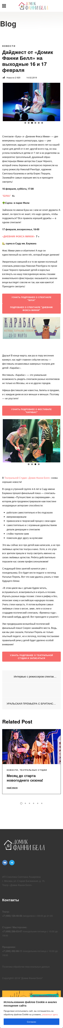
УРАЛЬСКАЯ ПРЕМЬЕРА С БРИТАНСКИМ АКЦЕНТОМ (31, 703)
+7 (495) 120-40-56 (12, 915)
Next (56, 101)
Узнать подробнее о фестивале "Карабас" (31, 411)
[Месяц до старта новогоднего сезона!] (31, 746)
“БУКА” (6, 195)
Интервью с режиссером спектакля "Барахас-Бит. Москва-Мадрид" (34, 676)
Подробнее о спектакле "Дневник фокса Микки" (31, 309)
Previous (7, 101)
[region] (31, 1012)
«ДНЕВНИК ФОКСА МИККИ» (18, 236)
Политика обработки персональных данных (26, 966)
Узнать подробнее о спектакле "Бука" (31, 299)
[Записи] (31, 690)
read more (12, 788)
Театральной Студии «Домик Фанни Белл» (27, 477)
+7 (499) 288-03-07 (12, 931)
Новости (9, 45)
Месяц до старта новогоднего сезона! (25, 778)
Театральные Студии (33, 770)
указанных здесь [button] (50, 1014)
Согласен (31, 1021)
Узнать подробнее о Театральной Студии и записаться (31, 657)
